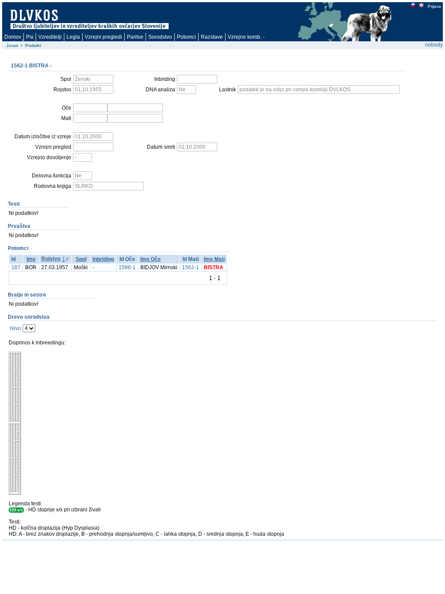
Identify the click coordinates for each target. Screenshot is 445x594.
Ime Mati (214, 259)
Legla (73, 37)
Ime (31, 259)
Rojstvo (50, 259)
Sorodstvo (160, 37)
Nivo (15, 328)
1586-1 (127, 267)
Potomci (186, 37)
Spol (81, 259)
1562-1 (190, 267)
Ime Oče (150, 259)
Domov (12, 37)
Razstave (212, 37)
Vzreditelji (50, 37)
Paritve (135, 37)
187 (15, 267)
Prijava (434, 6)
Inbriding (103, 259)
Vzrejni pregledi (103, 37)
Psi (29, 37)
